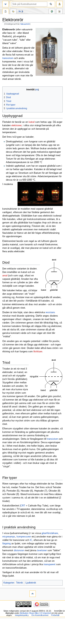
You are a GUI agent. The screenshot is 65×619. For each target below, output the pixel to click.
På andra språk (52, 12)
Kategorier (8, 582)
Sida (6, 12)
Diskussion (13, 12)
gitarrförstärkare (50, 533)
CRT (22, 505)
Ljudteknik (30, 582)
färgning (6, 543)
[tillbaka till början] (32, 594)
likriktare (37, 351)
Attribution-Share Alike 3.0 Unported (35, 613)
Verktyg (59, 12)
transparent (49, 564)
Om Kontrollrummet (39, 615)
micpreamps (8, 536)
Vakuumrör (25, 24)
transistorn (7, 58)
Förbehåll (55, 615)
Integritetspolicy (22, 615)
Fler (20, 11)
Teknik (19, 582)
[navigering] (5, 4)
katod (31, 122)
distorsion (19, 550)
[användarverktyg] (59, 4)
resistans (50, 312)
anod (4, 275)
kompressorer (24, 536)
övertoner (42, 550)
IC (31, 540)
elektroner (16, 125)
